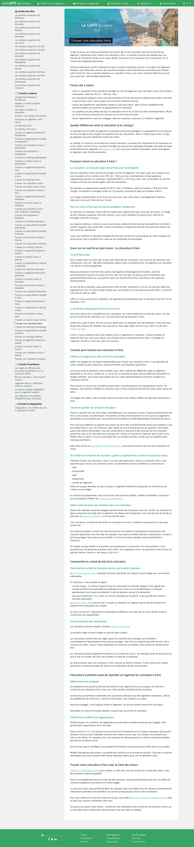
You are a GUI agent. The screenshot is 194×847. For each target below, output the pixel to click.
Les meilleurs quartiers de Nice (30, 72)
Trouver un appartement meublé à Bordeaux (30, 226)
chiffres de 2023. (78, 328)
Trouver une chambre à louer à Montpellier (30, 146)
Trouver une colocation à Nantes (30, 359)
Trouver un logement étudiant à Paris (30, 302)
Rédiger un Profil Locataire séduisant (27, 104)
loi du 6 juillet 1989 (82, 602)
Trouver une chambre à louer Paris (29, 315)
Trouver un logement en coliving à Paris (30, 309)
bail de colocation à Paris (84, 573)
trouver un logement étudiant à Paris (148, 797)
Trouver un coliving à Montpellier (31, 157)
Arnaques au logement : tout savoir (28, 120)
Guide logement (113, 834)
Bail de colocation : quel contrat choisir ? (30, 378)
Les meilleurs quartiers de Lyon (30, 49)
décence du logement (92, 516)
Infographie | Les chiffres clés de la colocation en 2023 (30, 409)
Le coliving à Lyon (23, 125)
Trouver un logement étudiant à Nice (30, 168)
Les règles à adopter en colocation (26, 111)
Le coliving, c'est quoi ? (25, 129)
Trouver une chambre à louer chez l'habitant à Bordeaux (29, 210)
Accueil (83, 834)
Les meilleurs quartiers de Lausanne (27, 41)
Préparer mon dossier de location (31, 115)
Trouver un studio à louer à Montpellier (28, 162)
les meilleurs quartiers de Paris (106, 445)
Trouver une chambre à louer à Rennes (30, 238)
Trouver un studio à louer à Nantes (28, 347)
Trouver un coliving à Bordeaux (30, 221)
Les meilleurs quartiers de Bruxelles (27, 22)
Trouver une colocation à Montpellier (26, 152)
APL (106, 373)
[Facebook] (49, 839)
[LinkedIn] (56, 839)
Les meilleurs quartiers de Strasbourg (27, 80)
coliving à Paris (109, 149)
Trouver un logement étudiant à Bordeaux (30, 198)
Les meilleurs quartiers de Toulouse (27, 86)
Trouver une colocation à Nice (29, 183)
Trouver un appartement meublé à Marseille (30, 264)
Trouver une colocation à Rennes (30, 243)
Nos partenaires (113, 838)
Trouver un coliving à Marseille (29, 269)
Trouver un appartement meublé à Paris (30, 296)
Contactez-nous (138, 841)
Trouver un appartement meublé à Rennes (30, 232)
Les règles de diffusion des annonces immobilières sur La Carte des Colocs (29, 371)
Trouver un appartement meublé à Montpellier (30, 140)
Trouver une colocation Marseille (30, 291)
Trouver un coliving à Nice (27, 179)
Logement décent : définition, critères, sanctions (29, 384)
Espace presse (112, 841)
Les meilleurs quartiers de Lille (29, 46)
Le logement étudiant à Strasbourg (26, 98)
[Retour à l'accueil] (16, 3)
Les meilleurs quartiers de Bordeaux (27, 16)
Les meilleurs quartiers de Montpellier (27, 61)
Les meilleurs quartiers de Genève (27, 29)
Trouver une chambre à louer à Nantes (30, 354)
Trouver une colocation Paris (28, 323)
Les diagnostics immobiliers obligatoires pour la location (28, 397)
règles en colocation (120, 626)
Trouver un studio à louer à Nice (30, 186)
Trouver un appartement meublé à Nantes (30, 331)
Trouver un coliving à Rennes (29, 247)
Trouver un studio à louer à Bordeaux (28, 204)
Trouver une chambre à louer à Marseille (30, 286)
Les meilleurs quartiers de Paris (30, 75)
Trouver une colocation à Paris (84, 770)
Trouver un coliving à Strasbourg (30, 327)
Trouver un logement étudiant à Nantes (30, 341)
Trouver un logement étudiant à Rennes (30, 252)
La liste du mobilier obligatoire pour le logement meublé (29, 391)
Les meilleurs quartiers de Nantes (27, 67)
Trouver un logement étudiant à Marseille (30, 274)
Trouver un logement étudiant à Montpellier (30, 134)
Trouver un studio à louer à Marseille (28, 280)
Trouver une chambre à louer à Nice (30, 191)
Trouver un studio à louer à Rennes (28, 258)
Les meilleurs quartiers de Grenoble (27, 35)
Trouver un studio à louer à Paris (30, 320)
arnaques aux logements (110, 498)
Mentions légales (139, 834)
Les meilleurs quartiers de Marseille (27, 54)
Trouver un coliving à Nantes (28, 336)
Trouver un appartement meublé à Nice (30, 174)
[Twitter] (53, 839)
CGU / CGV (136, 838)
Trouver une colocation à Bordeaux (26, 216)
